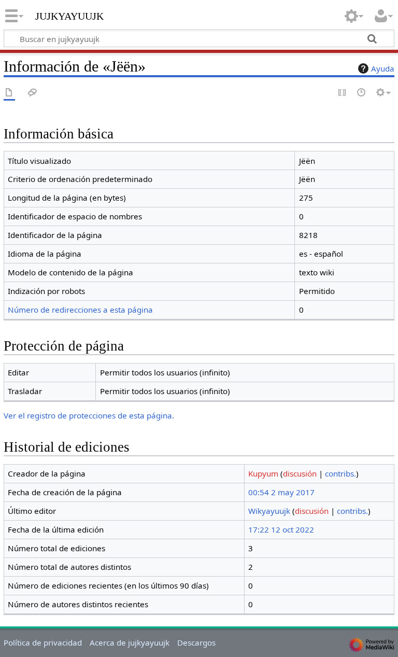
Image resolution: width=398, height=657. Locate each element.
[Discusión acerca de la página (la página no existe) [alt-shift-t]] (32, 93)
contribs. (340, 473)
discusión (300, 473)
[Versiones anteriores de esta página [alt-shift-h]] (361, 93)
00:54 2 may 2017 (281, 492)
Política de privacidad (43, 642)
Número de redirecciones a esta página (80, 309)
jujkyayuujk (69, 15)
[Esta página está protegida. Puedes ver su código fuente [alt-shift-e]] (342, 93)
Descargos (196, 642)
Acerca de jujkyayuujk (129, 642)
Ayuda (382, 68)
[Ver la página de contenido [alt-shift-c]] (9, 93)
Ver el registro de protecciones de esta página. (89, 415)
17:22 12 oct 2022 (281, 529)
